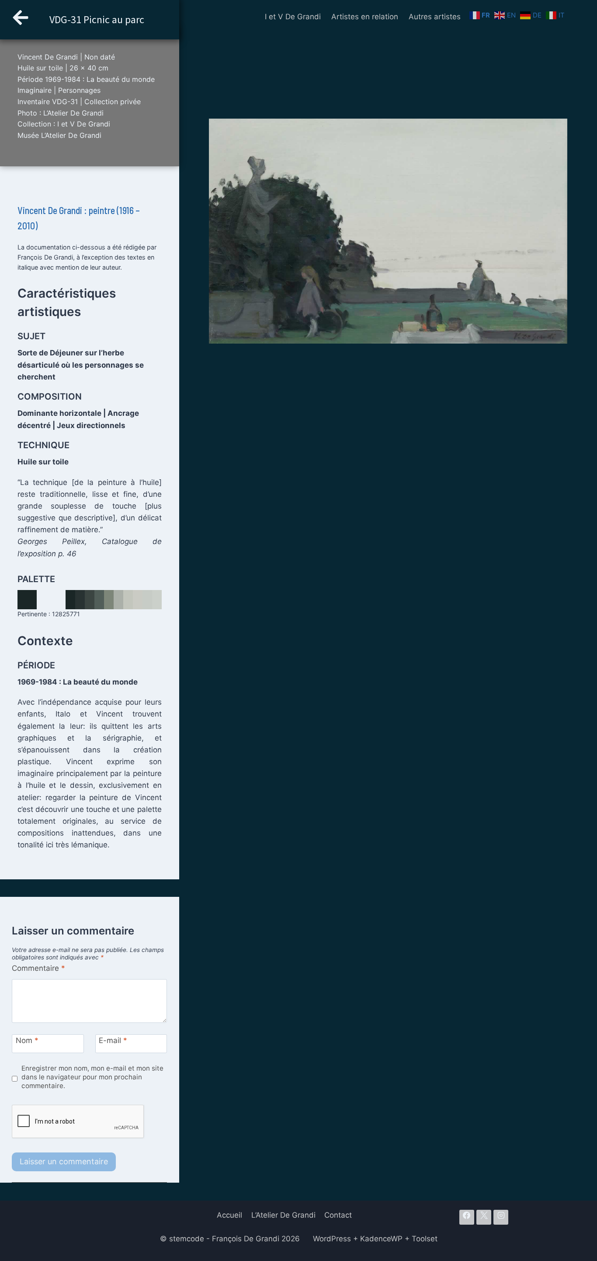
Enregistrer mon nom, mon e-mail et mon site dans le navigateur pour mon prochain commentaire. (92, 1077)
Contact (338, 1215)
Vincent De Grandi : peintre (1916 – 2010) (78, 217)
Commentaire (38, 968)
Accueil (229, 1215)
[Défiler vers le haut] (575, 1199)
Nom (27, 1040)
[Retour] (20, 20)
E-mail (113, 1040)
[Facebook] (466, 1217)
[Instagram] (500, 1217)
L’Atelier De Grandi (283, 1215)
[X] (483, 1217)
